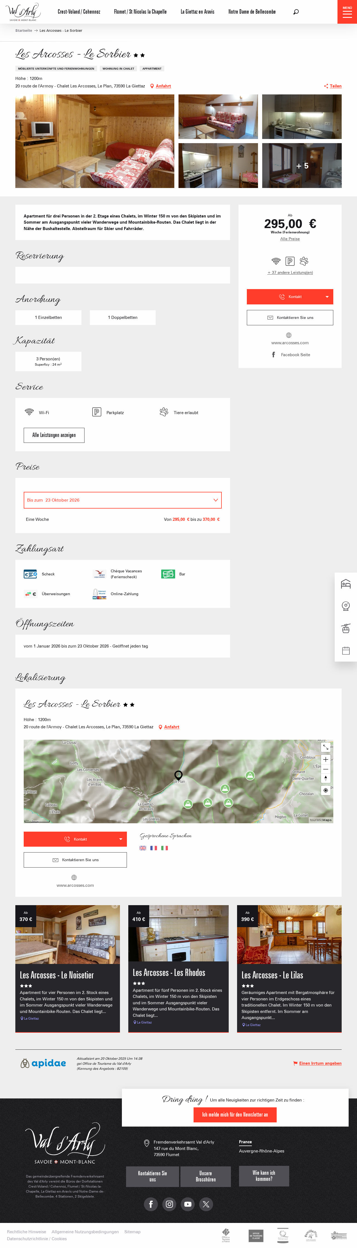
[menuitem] (23, 11)
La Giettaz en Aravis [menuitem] (197, 12)
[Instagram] (169, 1207)
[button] (296, 12)
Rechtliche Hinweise (26, 1232)
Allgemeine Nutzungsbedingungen (85, 1232)
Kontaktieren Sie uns (152, 1177)
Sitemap (132, 1232)
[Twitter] (206, 1207)
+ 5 (302, 165)
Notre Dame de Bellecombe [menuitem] (252, 12)
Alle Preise (290, 238)
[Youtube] (187, 1207)
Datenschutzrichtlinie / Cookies (37, 1239)
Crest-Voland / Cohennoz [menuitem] (79, 12)
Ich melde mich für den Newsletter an (235, 1115)
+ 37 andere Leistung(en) (290, 272)
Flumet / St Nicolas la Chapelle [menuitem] (140, 12)
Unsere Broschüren (206, 1177)
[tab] (117, 500)
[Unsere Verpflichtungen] (255, 1235)
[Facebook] (151, 1207)
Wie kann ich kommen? (264, 1176)
